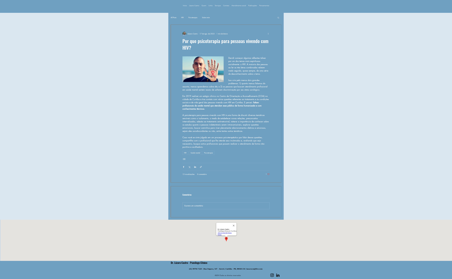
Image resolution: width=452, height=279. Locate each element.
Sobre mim (206, 17)
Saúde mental (195, 153)
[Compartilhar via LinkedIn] (195, 167)
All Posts (173, 17)
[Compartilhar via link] (201, 167)
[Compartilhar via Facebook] (183, 167)
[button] (278, 17)
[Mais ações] (268, 33)
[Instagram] (272, 275)
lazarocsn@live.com (254, 269)
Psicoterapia (192, 17)
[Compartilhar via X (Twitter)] (189, 167)
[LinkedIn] (278, 275)
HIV (182, 17)
